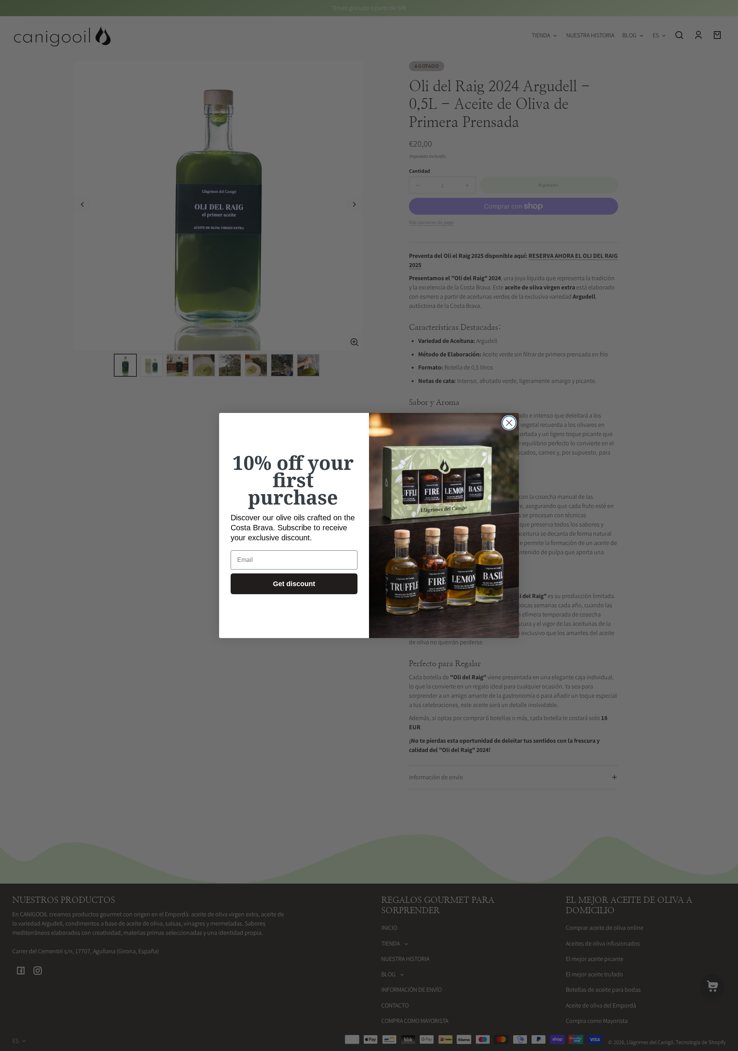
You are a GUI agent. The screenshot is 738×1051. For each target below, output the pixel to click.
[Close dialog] (509, 422)
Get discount (294, 584)
